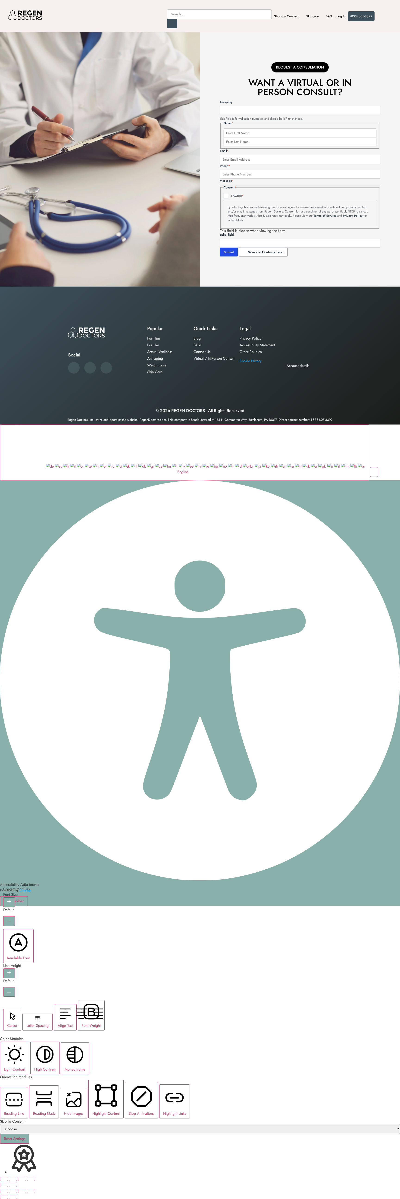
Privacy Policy (352, 215)
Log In (341, 16)
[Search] (172, 23)
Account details (298, 365)
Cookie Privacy (251, 360)
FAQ (329, 16)
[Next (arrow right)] (13, 1185)
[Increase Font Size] (9, 902)
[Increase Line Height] (9, 973)
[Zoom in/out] (4, 1179)
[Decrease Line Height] (9, 992)
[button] (374, 472)
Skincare (312, 16)
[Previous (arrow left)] (4, 1185)
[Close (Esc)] (31, 1179)
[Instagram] (106, 368)
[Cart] (383, 15)
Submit (229, 252)
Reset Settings (14, 1138)
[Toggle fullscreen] (13, 1179)
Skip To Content (12, 1121)
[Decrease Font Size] (9, 921)
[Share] (22, 1179)
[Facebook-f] (74, 368)
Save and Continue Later (266, 252)
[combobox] (219, 14)
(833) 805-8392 (361, 16)
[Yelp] (90, 368)
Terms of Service (324, 215)
